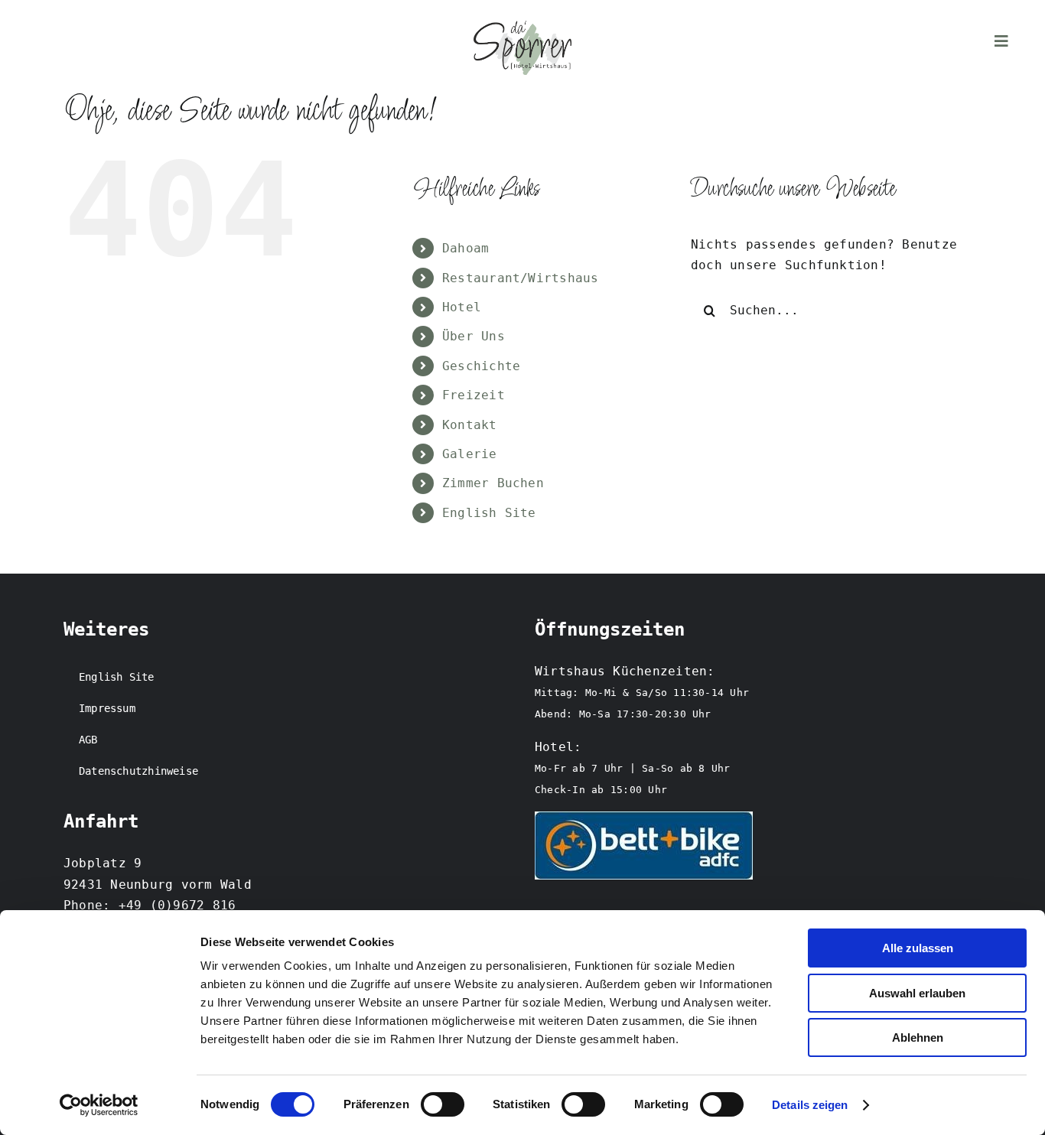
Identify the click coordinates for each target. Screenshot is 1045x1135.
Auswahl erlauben (917, 993)
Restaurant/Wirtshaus (520, 278)
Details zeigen (810, 1104)
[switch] (442, 1104)
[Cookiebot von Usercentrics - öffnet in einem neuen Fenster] (99, 1105)
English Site (489, 513)
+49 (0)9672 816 (177, 905)
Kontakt (469, 425)
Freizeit (473, 395)
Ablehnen (917, 1037)
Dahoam (465, 248)
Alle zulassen (917, 948)
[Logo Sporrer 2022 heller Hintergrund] (522, 26)
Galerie (469, 454)
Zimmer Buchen (493, 483)
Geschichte (481, 366)
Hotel (461, 307)
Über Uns (473, 336)
